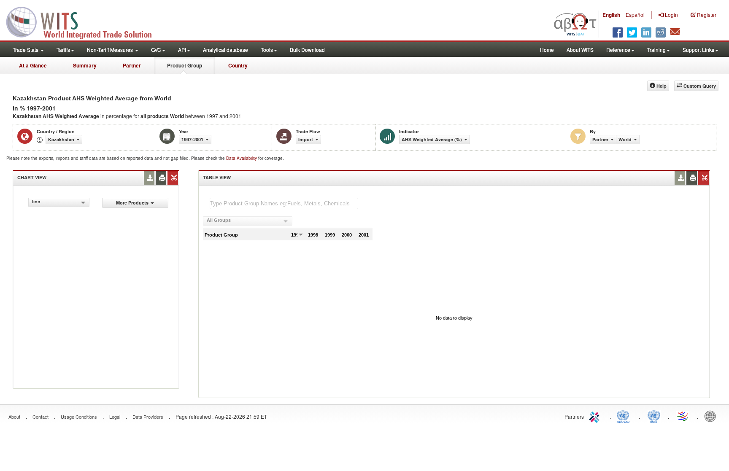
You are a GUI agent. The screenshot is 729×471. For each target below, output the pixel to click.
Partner (132, 65)
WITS (84, 21)
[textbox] (284, 203)
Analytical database (225, 49)
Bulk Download (307, 49)
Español (635, 14)
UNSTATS (653, 415)
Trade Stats (26, 49)
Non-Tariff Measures (110, 49)
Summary (85, 65)
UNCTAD (624, 415)
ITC (595, 415)
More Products (132, 202)
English (611, 15)
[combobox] (58, 202)
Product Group (184, 65)
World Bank (712, 415)
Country (238, 65)
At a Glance (33, 65)
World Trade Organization (683, 415)
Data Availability (242, 158)
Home (547, 49)
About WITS (580, 49)
